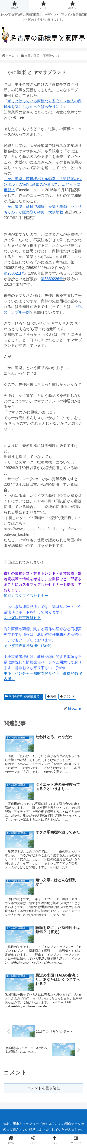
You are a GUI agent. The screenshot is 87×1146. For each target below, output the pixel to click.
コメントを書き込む (43, 1088)
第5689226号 (52, 279)
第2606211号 (14, 273)
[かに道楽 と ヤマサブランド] (53, 790)
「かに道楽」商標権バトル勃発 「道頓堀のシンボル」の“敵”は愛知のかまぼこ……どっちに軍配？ (43, 184)
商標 (53, 696)
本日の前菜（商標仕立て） (25, 696)
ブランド (68, 696)
